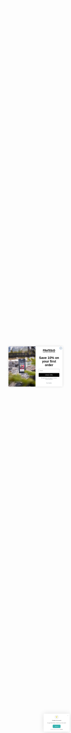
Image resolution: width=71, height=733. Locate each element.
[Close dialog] (61, 348)
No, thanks (49, 383)
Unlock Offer (49, 375)
